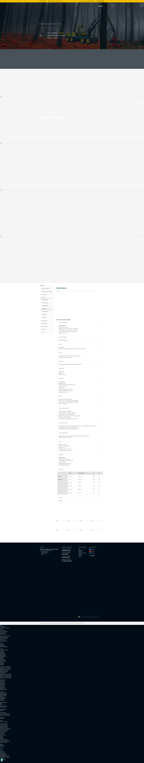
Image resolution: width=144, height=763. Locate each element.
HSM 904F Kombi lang (4, 671)
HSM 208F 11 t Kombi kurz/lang (5, 676)
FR (100, 1)
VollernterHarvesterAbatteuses (2, 737)
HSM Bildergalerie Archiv (4, 755)
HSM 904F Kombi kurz (4, 670)
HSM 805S (2, 657)
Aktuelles (62, 35)
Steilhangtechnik (44, 320)
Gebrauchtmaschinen (52, 35)
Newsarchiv (2, 746)
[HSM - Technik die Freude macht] (43, 35)
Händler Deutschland (3, 637)
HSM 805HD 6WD (3, 656)
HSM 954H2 (44, 317)
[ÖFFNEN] (95, 1)
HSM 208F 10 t (2, 683)
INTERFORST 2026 (66, 550)
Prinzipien (1, 644)
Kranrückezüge (44, 294)
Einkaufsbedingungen (4, 646)
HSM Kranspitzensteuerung (5, 715)
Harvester (43, 297)
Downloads (43, 329)
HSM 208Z (2, 664)
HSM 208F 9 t (2, 682)
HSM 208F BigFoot (3, 689)
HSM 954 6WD (2, 672)
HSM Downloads (3, 753)
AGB (81, 1)
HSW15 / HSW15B (3, 706)
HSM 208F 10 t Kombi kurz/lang (5, 675)
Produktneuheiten (44, 326)
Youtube (43, 1)
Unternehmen (80, 550)
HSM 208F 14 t (2, 687)
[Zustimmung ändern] (2, 760)
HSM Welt (80, 555)
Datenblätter (2, 718)
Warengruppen (2, 645)
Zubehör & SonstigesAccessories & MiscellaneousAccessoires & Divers (5, 741)
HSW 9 (1, 704)
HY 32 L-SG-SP (3, 707)
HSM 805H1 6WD (45, 311)
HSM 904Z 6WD (3, 661)
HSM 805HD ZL (3, 653)
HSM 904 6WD (2, 659)
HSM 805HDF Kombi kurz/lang (5, 669)
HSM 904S (2, 663)
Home (79, 549)
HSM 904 (1, 658)
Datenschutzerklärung (90, 1)
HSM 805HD (2, 652)
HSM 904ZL (2, 662)
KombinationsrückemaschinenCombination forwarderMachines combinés (5, 730)
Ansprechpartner (3, 632)
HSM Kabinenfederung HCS (5, 713)
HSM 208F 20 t (2, 688)
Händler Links (2, 639)
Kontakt (42, 554)
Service (42, 332)
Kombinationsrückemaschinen (46, 291)
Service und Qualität (3, 631)
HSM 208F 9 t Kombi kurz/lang (5, 674)
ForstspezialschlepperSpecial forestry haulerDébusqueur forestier (4, 726)
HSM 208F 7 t (2, 681)
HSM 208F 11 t (2, 684)
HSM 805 (1, 651)
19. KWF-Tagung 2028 (66, 561)
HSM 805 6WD (2, 654)
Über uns (1, 629)
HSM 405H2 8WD (45, 299)
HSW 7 (1, 703)
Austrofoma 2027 (65, 557)
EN (97, 1)
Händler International (3, 638)
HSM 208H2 (44, 314)
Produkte (80, 551)
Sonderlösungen (44, 323)
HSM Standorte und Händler (5, 636)
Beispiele (1, 710)
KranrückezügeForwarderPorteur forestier (3, 733)
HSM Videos (2, 758)
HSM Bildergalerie (3, 754)
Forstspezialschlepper (45, 288)
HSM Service (2, 752)
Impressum (84, 1)
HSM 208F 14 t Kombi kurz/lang (5, 677)
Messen (1, 748)
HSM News (2, 745)
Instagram (45, 1)
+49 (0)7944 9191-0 (59, 1)
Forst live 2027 (65, 554)
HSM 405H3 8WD (45, 302)
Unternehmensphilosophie (4, 627)
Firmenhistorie (2, 630)
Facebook (41, 1)
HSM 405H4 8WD (45, 305)
